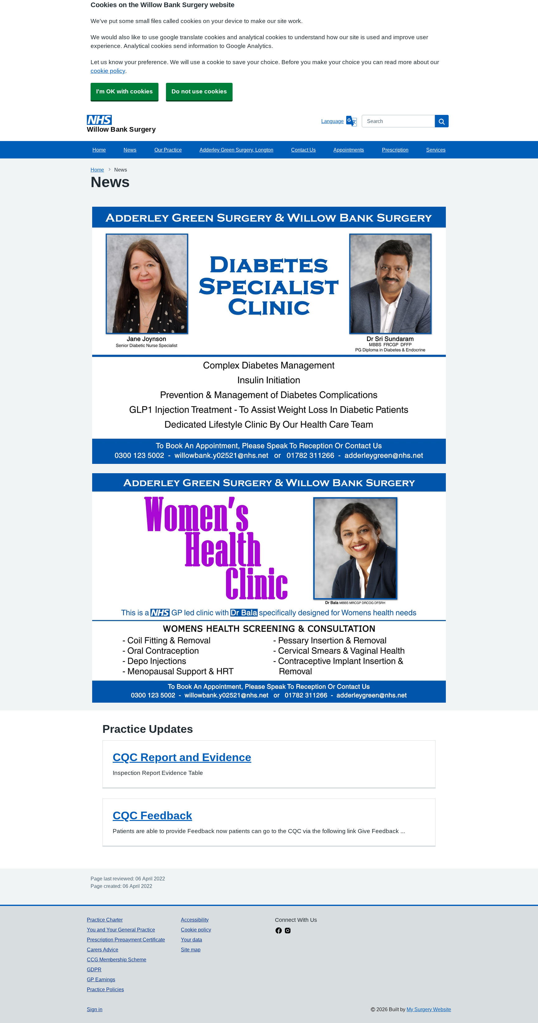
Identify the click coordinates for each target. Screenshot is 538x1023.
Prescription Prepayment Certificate (126, 939)
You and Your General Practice (121, 929)
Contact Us (303, 149)
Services (436, 149)
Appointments (348, 149)
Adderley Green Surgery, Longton (236, 149)
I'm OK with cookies (124, 91)
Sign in (94, 1009)
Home (99, 149)
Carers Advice (102, 949)
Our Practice (168, 149)
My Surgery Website (429, 1009)
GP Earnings (101, 979)
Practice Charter (105, 919)
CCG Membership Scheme (116, 959)
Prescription (395, 149)
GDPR (94, 969)
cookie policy (108, 71)
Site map (191, 949)
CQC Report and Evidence (182, 757)
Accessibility (195, 919)
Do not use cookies (199, 91)
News (130, 149)
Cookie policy (196, 929)
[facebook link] (278, 931)
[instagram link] (287, 931)
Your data (191, 939)
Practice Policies (105, 989)
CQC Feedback (152, 815)
